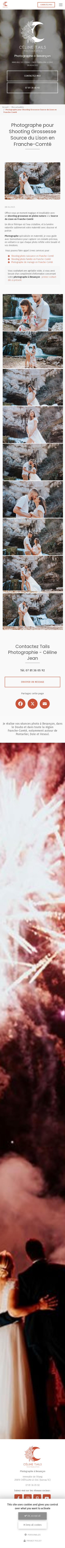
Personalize (34, 1534)
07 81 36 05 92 (32, 87)
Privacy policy (33, 1541)
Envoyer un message (32, 682)
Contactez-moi (46, 5)
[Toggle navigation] (60, 5)
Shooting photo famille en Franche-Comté (31, 259)
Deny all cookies (33, 1525)
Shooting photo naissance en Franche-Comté (32, 256)
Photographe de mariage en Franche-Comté (32, 262)
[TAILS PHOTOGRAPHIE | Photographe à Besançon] (5, 5)
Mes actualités (18, 107)
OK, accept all (34, 1515)
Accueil (5, 107)
